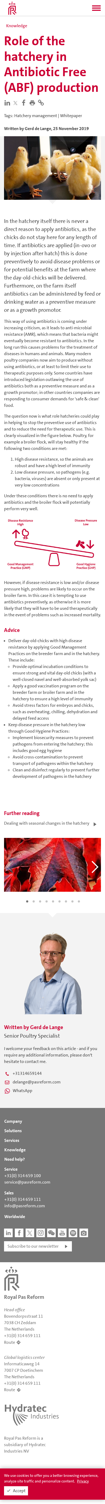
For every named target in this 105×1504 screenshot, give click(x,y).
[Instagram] (40, 1233)
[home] (12, 8)
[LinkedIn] (8, 102)
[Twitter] (16, 103)
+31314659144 (27, 1073)
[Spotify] (73, 1233)
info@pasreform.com (24, 1206)
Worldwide (14, 1216)
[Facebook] (24, 102)
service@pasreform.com (27, 1182)
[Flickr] (83, 1233)
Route (9, 1342)
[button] (96, 9)
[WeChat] (51, 1233)
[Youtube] (62, 1233)
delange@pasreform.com (37, 1082)
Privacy (83, 1481)
